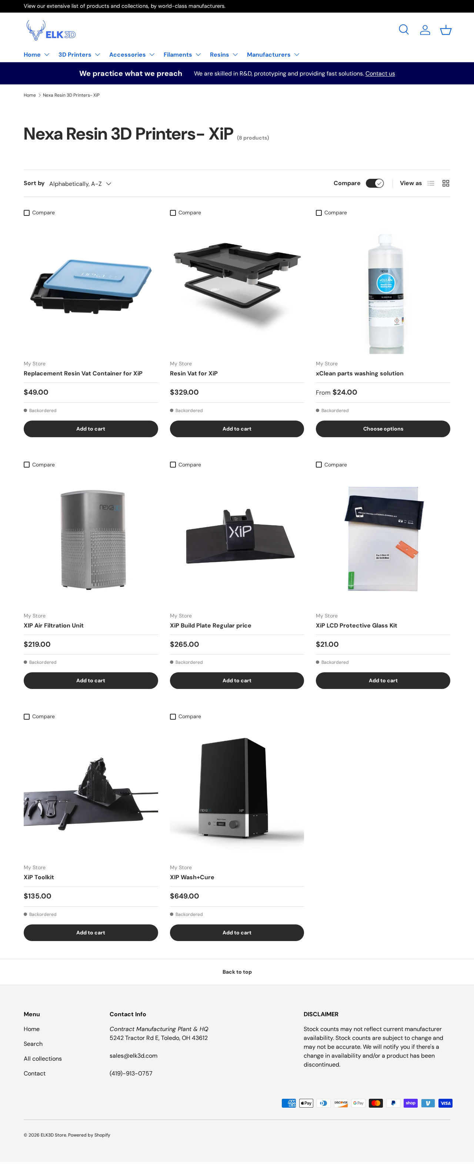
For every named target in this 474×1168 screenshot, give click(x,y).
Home (32, 54)
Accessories (127, 54)
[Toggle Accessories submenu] (151, 54)
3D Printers (75, 54)
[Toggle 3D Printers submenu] (97, 54)
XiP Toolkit (39, 877)
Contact (35, 1073)
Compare (347, 183)
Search (33, 1044)
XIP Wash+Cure (192, 877)
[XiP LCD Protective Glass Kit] (383, 539)
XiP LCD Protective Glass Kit (356, 625)
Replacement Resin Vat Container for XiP (83, 373)
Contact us (380, 73)
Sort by (34, 183)
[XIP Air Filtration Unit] (91, 539)
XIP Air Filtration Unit (54, 625)
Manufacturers (269, 54)
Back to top (237, 971)
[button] (446, 30)
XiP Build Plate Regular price (210, 625)
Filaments (178, 54)
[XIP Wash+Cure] (237, 790)
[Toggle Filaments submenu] (198, 54)
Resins (219, 54)
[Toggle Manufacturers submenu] (296, 54)
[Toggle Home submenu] (46, 54)
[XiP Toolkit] (91, 790)
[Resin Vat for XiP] (237, 287)
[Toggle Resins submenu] (235, 54)
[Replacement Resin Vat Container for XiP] (91, 287)
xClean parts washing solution (360, 373)
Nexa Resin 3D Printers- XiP (71, 95)
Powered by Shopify (89, 1135)
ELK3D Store (53, 1135)
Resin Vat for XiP (194, 373)
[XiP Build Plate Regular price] (237, 539)
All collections (43, 1058)
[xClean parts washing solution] (383, 287)
